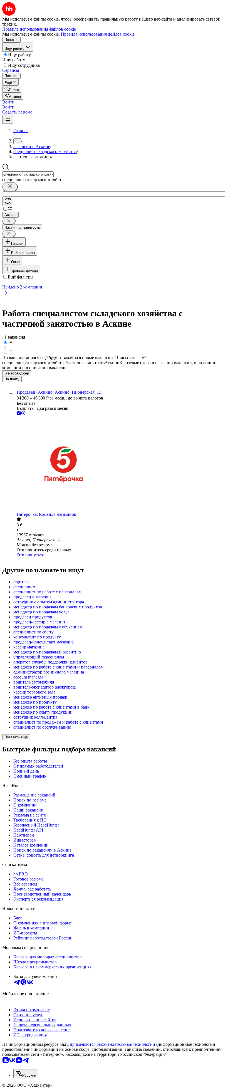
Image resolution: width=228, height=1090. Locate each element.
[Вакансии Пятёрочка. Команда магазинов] (119, 464)
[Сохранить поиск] (7, 201)
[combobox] (28, 174)
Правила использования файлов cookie (98, 34)
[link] (11, 89)
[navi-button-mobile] (7, 119)
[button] (8, 102)
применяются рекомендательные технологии (112, 1044)
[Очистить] (10, 186)
